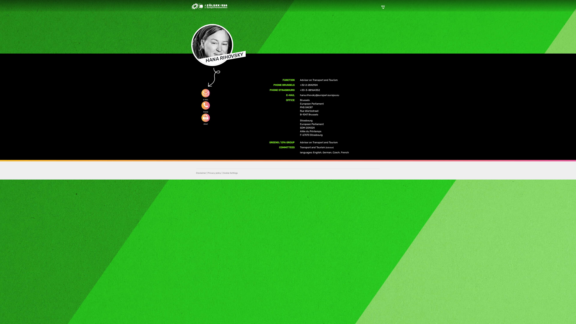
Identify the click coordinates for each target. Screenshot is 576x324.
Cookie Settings (230, 173)
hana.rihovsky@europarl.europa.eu (319, 95)
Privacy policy (214, 173)
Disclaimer (201, 173)
